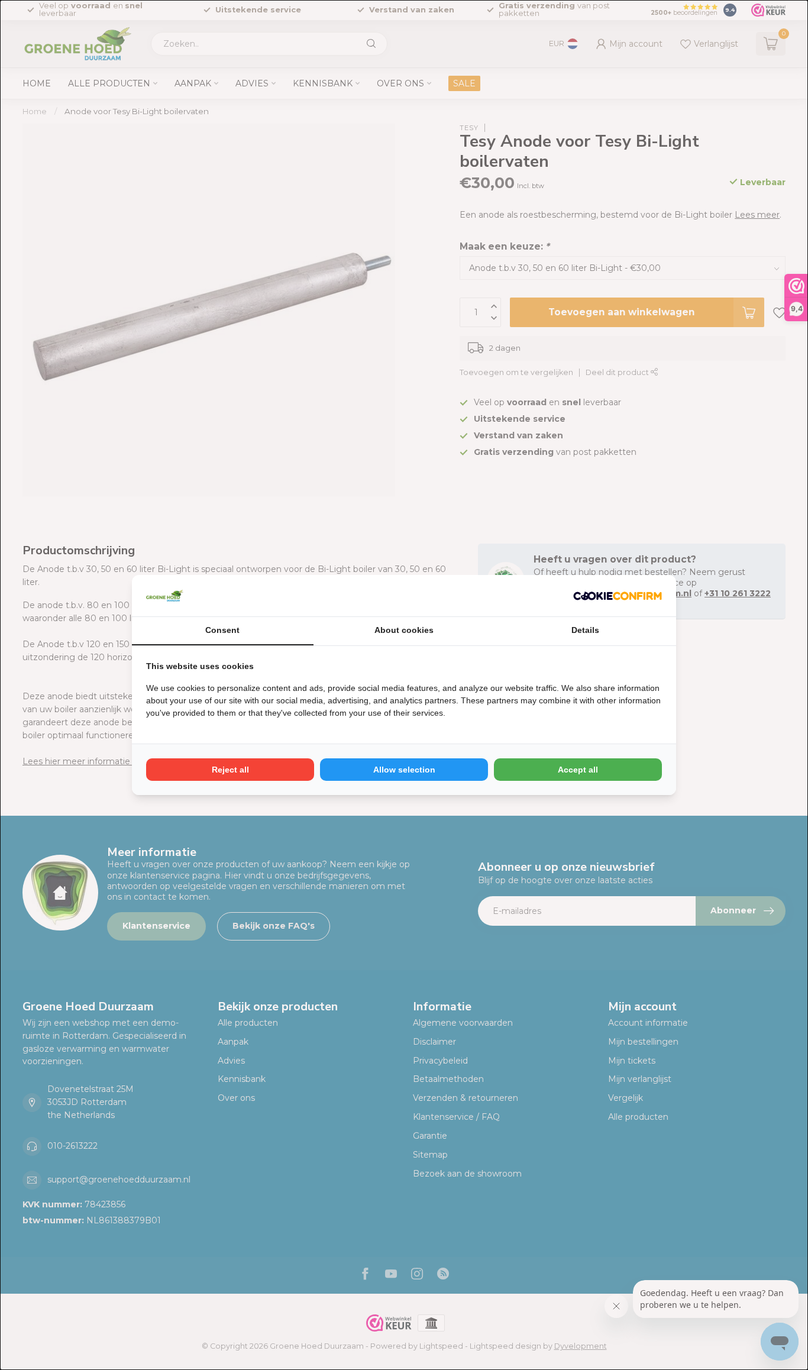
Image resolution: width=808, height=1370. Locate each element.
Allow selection (404, 769)
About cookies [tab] (404, 630)
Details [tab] (585, 630)
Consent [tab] (222, 630)
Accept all (578, 769)
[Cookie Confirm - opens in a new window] (617, 595)
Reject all (230, 769)
